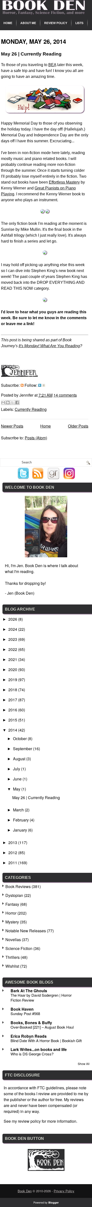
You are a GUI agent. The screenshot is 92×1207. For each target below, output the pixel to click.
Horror (10, 913)
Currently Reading (31, 409)
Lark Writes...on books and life (39, 1049)
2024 (13, 629)
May (17, 789)
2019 (13, 679)
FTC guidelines (50, 1088)
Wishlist (12, 966)
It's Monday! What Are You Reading (49, 346)
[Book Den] (46, 1169)
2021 (13, 659)
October (20, 738)
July (17, 769)
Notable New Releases (25, 931)
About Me (28, 23)
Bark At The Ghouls (29, 990)
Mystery (12, 922)
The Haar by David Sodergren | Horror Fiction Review (41, 997)
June (18, 779)
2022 (13, 649)
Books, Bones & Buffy (31, 1022)
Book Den (25, 1191)
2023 (13, 639)
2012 (13, 852)
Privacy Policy (64, 1191)
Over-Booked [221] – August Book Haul (42, 1027)
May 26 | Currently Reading (31, 54)
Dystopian (14, 895)
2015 (13, 720)
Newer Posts (12, 426)
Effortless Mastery (64, 182)
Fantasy (12, 904)
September (23, 748)
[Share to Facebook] (17, 402)
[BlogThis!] (7, 402)
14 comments (65, 395)
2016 (13, 710)
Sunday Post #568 (25, 1013)
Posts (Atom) (36, 438)
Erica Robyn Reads (29, 1036)
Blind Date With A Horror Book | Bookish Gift (46, 1040)
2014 (13, 730)
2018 (13, 689)
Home (7, 23)
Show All (84, 1064)
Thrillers (12, 957)
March (19, 810)
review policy (29, 1121)
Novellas (13, 939)
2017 (13, 700)
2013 (13, 842)
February (21, 820)
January (20, 830)
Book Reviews (18, 886)
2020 (13, 669)
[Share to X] (12, 402)
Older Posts (78, 426)
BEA (52, 65)
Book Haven (22, 1009)
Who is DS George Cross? (32, 1053)
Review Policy (55, 23)
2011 (13, 862)
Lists (79, 23)
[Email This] (3, 402)
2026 (13, 619)
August (19, 759)
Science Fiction (18, 948)
